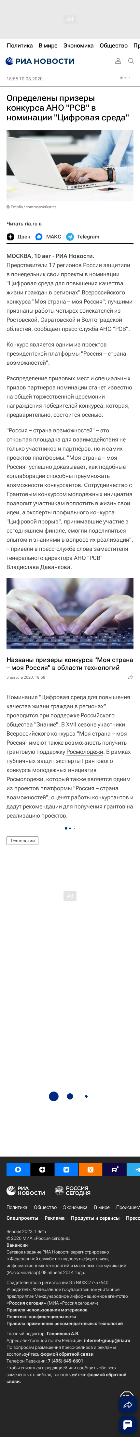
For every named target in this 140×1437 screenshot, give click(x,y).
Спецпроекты (22, 1218)
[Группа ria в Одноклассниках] (90, 1169)
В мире (102, 1207)
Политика (17, 1207)
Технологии (22, 840)
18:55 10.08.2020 (25, 78)
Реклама (54, 1218)
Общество (45, 1207)
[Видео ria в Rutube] (114, 1169)
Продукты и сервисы (95, 1218)
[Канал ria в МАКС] (18, 1169)
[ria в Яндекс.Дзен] (42, 1169)
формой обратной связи (66, 1354)
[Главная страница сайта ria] (39, 61)
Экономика (75, 1207)
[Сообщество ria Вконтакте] (66, 1169)
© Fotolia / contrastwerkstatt (31, 207)
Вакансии (17, 1245)
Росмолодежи (84, 751)
